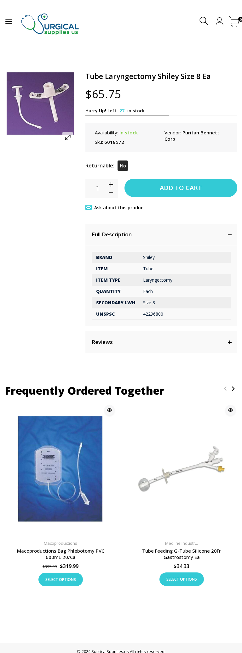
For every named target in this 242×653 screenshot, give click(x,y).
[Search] (204, 21)
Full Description (112, 234)
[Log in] (219, 21)
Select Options (60, 579)
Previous (225, 388)
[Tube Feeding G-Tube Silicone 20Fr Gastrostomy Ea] (181, 469)
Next (233, 388)
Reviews (102, 342)
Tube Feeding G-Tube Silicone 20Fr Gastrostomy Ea (181, 554)
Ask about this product (119, 208)
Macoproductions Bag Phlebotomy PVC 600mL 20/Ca (60, 554)
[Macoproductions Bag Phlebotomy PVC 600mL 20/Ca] (60, 469)
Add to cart (181, 187)
